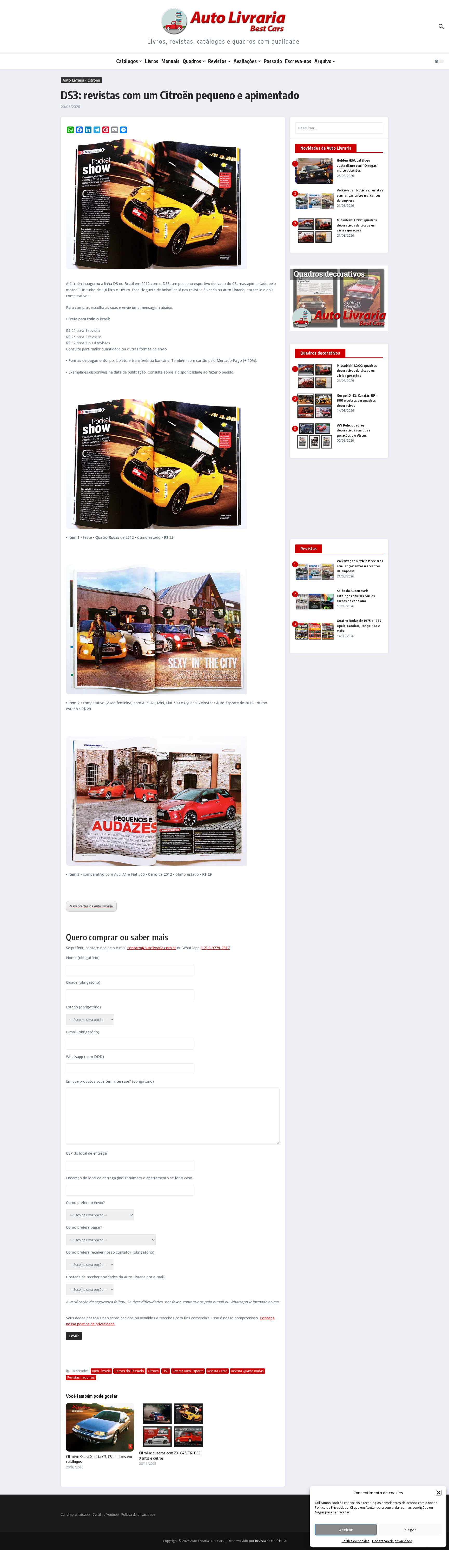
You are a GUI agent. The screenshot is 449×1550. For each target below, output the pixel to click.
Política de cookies (355, 1541)
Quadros (192, 61)
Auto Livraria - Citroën (81, 80)
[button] (438, 1492)
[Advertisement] (339, 500)
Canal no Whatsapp (75, 1514)
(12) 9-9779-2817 (215, 947)
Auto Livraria (101, 1371)
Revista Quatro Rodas (247, 1371)
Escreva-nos (298, 61)
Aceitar (346, 1529)
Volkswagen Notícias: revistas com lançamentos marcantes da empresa (360, 195)
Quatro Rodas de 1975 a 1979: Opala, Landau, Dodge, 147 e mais (359, 625)
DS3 (166, 1371)
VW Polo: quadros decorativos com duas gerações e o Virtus (353, 430)
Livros (151, 61)
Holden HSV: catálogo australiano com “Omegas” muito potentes (357, 165)
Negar (410, 1529)
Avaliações (245, 61)
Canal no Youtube (106, 1514)
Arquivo (322, 61)
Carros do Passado (129, 1371)
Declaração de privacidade (392, 1541)
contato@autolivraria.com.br (151, 947)
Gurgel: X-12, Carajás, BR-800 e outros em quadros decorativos (357, 400)
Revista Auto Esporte (188, 1371)
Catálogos (127, 61)
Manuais (170, 61)
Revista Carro (217, 1371)
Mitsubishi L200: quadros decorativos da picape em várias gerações (357, 225)
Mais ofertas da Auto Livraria (91, 906)
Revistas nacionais (81, 1377)
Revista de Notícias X (270, 1541)
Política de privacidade (138, 1514)
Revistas (217, 61)
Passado (273, 61)
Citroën (153, 1371)
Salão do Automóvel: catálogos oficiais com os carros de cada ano (356, 596)
